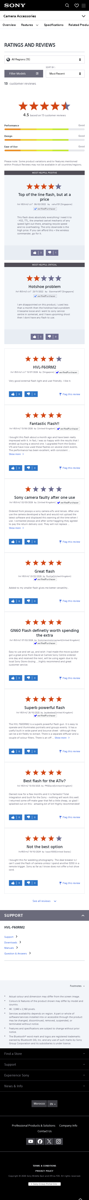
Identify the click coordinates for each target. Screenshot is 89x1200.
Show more (15, 454)
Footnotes (76, 986)
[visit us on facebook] (39, 1141)
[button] (44, 1053)
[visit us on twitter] (49, 1141)
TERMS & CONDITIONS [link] (44, 1165)
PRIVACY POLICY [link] (44, 1170)
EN (51, 1104)
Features (27, 25)
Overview (9, 25)
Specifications (54, 25)
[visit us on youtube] (30, 1141)
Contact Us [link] (45, 1131)
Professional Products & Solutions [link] (33, 1125)
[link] (9, 937)
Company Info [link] (68, 1125)
